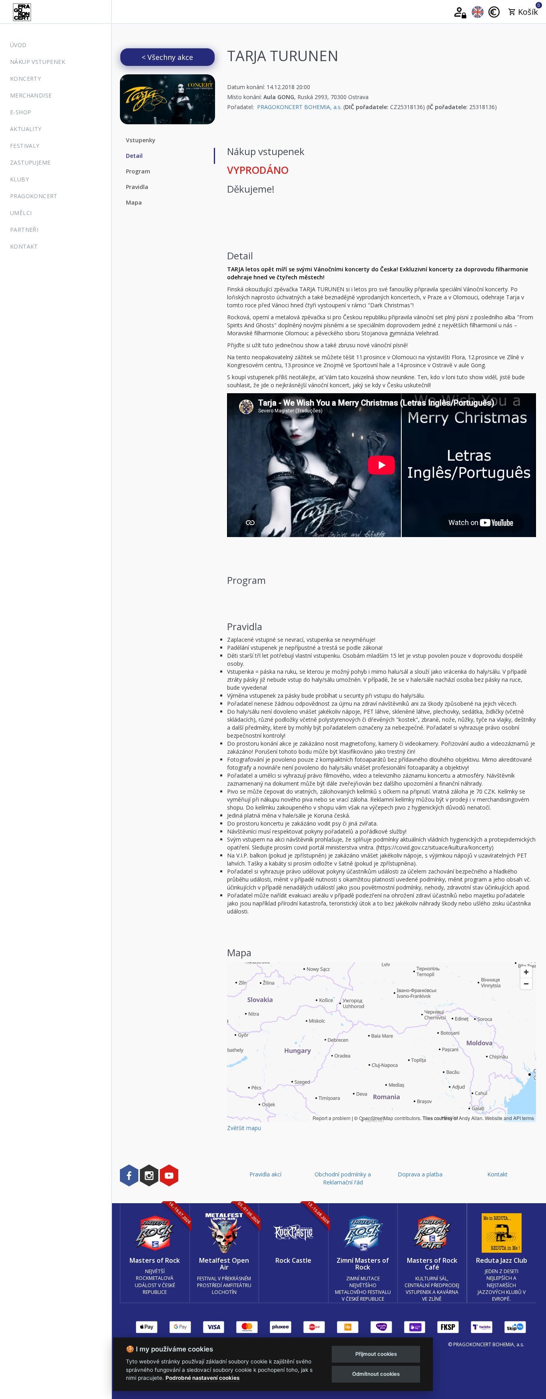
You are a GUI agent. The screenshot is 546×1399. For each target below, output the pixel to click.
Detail (134, 155)
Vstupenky (140, 140)
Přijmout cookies (376, 1354)
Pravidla (137, 187)
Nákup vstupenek (37, 62)
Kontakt (24, 246)
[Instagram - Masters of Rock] (149, 1175)
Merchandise (31, 95)
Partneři (24, 229)
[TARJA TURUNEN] (167, 99)
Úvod (18, 45)
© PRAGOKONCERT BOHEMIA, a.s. (486, 1344)
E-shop (20, 112)
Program (138, 171)
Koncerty (25, 78)
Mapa (134, 202)
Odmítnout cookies (376, 1374)
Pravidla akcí (265, 1174)
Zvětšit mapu (244, 1128)
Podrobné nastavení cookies (202, 1378)
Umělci (21, 213)
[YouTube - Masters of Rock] (169, 1175)
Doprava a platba (420, 1174)
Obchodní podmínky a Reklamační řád (343, 1178)
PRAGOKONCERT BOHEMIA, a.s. (299, 107)
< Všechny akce (167, 57)
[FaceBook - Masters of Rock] (129, 1175)
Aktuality (26, 129)
